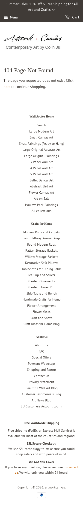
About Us (41, 345)
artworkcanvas (55, 487)
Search (41, 125)
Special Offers (41, 357)
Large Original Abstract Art (41, 150)
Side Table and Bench (42, 293)
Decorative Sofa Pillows (41, 263)
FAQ (41, 351)
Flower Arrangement (41, 306)
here (6, 86)
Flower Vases (41, 312)
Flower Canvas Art (41, 192)
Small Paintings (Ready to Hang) (41, 144)
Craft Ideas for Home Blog (42, 324)
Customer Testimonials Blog (41, 394)
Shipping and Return (41, 369)
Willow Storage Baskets (41, 257)
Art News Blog (41, 400)
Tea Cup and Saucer (41, 275)
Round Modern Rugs (41, 244)
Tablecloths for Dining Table (42, 269)
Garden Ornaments (41, 281)
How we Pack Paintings (41, 205)
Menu (13, 17)
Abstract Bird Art (41, 186)
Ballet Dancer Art (41, 180)
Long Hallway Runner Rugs (41, 238)
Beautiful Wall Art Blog (42, 388)
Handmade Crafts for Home (41, 299)
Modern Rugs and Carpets (41, 232)
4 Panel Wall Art (41, 168)
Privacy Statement (41, 382)
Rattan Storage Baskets (41, 250)
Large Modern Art (41, 131)
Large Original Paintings (41, 156)
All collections (41, 211)
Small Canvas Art (41, 137)
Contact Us (41, 376)
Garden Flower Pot (41, 287)
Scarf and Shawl (41, 318)
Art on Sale (41, 198)
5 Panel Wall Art (41, 174)
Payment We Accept (41, 363)
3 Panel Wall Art (41, 162)
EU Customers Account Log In (41, 406)
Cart (75, 17)
